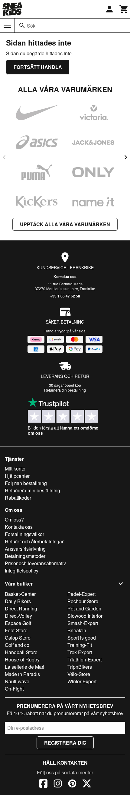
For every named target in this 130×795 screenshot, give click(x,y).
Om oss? (14, 519)
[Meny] (7, 26)
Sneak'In (76, 630)
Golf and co (17, 644)
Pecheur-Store (82, 601)
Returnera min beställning (32, 490)
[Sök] (22, 25)
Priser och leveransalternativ (35, 563)
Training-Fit (79, 644)
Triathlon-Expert (84, 659)
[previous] (4, 157)
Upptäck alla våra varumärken (65, 224)
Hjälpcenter (17, 475)
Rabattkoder (18, 497)
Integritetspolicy (21, 570)
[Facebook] (43, 784)
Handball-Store (21, 652)
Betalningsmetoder (25, 555)
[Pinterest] (72, 784)
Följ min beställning (26, 483)
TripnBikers (79, 666)
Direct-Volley (18, 615)
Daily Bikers (18, 601)
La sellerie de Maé (24, 666)
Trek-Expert (79, 652)
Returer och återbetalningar (34, 541)
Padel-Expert (81, 593)
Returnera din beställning (65, 389)
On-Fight (14, 688)
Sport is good (81, 637)
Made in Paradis (22, 674)
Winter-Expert (81, 681)
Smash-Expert (82, 623)
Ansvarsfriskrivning (25, 548)
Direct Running (21, 608)
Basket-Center (20, 593)
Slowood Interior (84, 615)
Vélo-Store (78, 674)
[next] (126, 157)
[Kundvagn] (124, 9)
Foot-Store (16, 630)
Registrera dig (65, 742)
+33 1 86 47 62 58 (65, 296)
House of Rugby (22, 659)
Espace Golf (18, 623)
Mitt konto (15, 468)
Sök (31, 25)
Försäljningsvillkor (24, 534)
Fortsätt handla (38, 66)
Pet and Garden (84, 608)
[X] (87, 784)
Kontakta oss (65, 276)
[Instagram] (58, 784)
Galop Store (18, 637)
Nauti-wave (17, 681)
